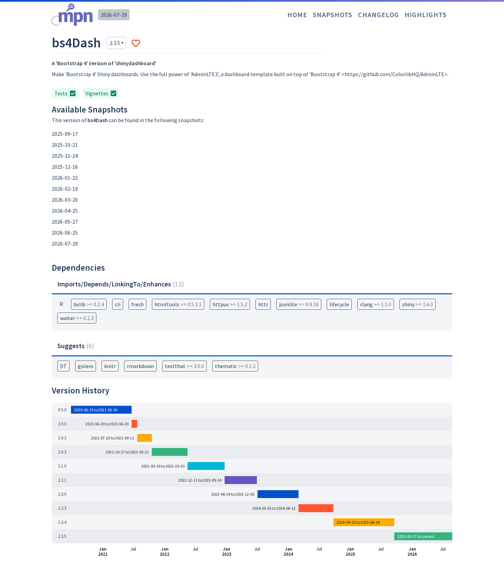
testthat (184, 366)
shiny (417, 304)
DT (63, 366)
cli (117, 304)
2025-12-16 (65, 166)
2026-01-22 (65, 177)
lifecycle (339, 304)
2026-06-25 (65, 232)
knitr (110, 366)
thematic (235, 366)
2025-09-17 (65, 133)
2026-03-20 (65, 199)
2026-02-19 (65, 188)
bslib (89, 304)
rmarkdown (140, 366)
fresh (137, 304)
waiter (77, 318)
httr (263, 304)
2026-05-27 (65, 221)
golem (85, 366)
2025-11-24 (65, 155)
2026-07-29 (114, 14)
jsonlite (299, 304)
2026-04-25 (65, 210)
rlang (375, 304)
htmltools (178, 304)
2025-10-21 (65, 144)
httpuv (230, 304)
